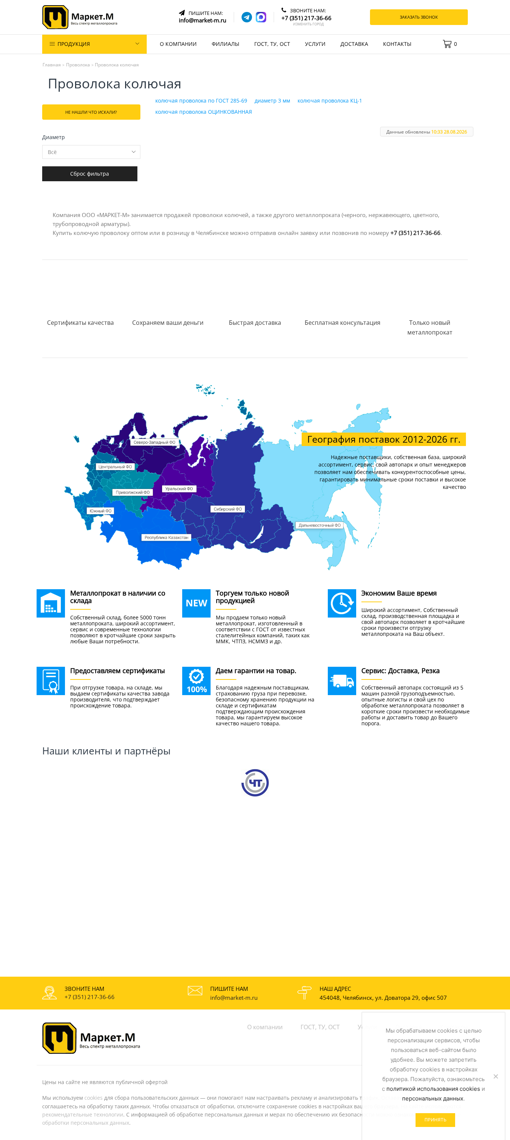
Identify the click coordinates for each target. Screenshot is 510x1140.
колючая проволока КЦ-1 (330, 100)
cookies (93, 1097)
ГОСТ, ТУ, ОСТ (272, 43)
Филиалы (225, 43)
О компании (178, 43)
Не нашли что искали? (91, 112)
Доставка (354, 43)
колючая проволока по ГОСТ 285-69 (201, 100)
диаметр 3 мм (272, 100)
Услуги (315, 43)
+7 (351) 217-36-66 (416, 232)
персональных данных (432, 1098)
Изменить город (308, 24)
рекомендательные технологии (82, 1114)
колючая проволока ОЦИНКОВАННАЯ (203, 111)
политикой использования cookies (433, 1088)
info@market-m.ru (234, 997)
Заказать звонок (419, 17)
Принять (436, 1119)
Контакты (397, 43)
